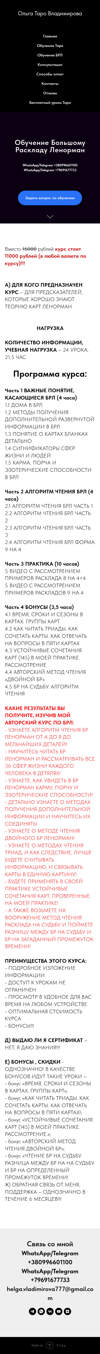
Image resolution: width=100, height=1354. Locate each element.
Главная (50, 36)
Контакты (50, 83)
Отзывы (50, 93)
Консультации (50, 64)
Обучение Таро (50, 45)
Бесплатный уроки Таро (50, 102)
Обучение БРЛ (50, 55)
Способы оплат (50, 74)
